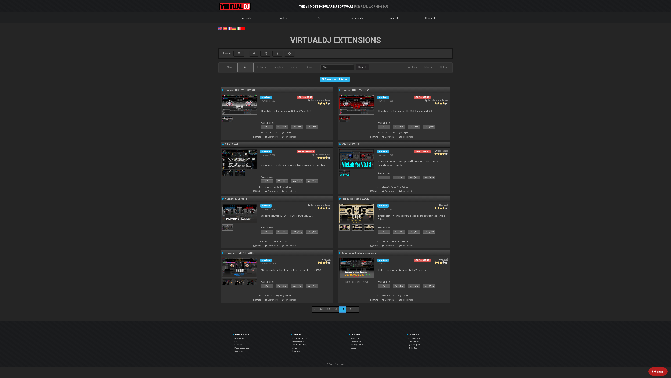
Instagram (415, 345)
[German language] (234, 28)
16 (335, 309)
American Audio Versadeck (359, 253)
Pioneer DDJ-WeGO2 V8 (240, 90)
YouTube (415, 342)
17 (342, 309)
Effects (261, 67)
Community (356, 18)
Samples (278, 67)
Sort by (411, 67)
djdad (445, 205)
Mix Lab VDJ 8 (350, 144)
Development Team (320, 100)
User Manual (298, 342)
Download (282, 18)
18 (349, 309)
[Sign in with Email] (238, 54)
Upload (444, 67)
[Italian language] (239, 28)
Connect (430, 18)
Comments (273, 137)
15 (328, 309)
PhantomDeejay (322, 154)
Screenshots (240, 351)
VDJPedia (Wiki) (299, 345)
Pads (294, 67)
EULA (353, 348)
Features (238, 345)
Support (393, 18)
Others (310, 67)
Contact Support (300, 338)
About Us (355, 338)
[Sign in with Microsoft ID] (265, 54)
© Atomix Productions (335, 364)
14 (321, 309)
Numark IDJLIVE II (236, 198)
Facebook (414, 338)
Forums (296, 351)
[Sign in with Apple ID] (277, 54)
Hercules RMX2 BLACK (239, 253)
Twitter (413, 348)
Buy (320, 18)
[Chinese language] (243, 28)
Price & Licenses (241, 348)
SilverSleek (232, 144)
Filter (427, 67)
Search (362, 67)
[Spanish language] (225, 28)
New (229, 67)
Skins (246, 67)
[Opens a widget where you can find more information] (658, 372)
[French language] (230, 28)
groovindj (443, 151)
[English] (220, 28)
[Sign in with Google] (289, 54)
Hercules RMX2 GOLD (355, 198)
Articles (296, 348)
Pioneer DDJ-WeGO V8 (356, 90)
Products (246, 18)
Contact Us (356, 342)
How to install (290, 137)
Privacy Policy (357, 345)
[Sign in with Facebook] (254, 54)
